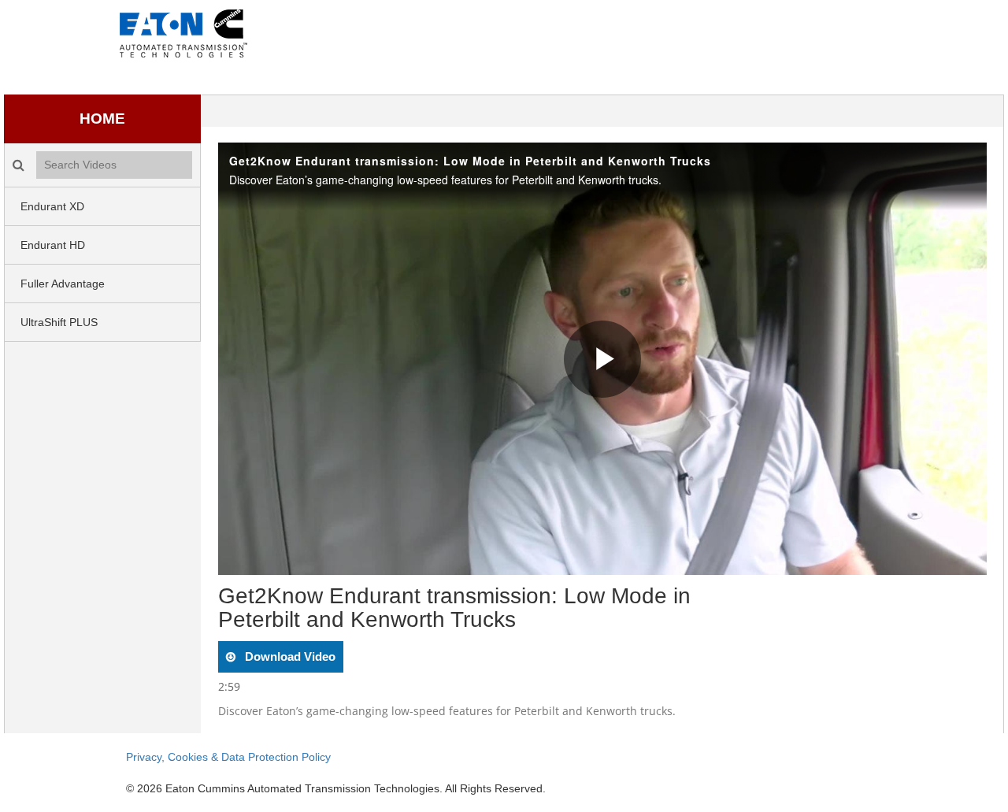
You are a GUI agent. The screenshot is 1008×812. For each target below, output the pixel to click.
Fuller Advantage (62, 283)
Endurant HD (52, 245)
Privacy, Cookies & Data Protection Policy (228, 757)
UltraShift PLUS (59, 322)
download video (288, 656)
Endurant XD (52, 206)
